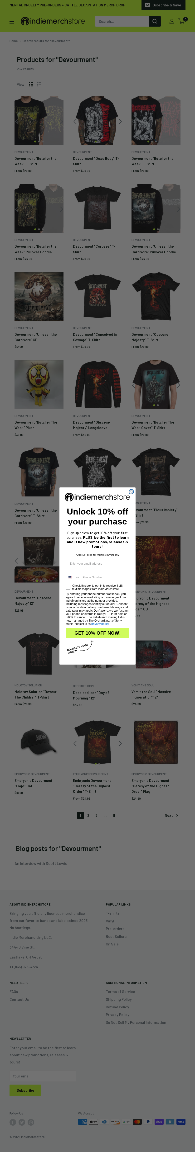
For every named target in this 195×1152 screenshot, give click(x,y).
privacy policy (100, 624)
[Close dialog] (131, 491)
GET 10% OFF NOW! (97, 633)
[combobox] (73, 577)
